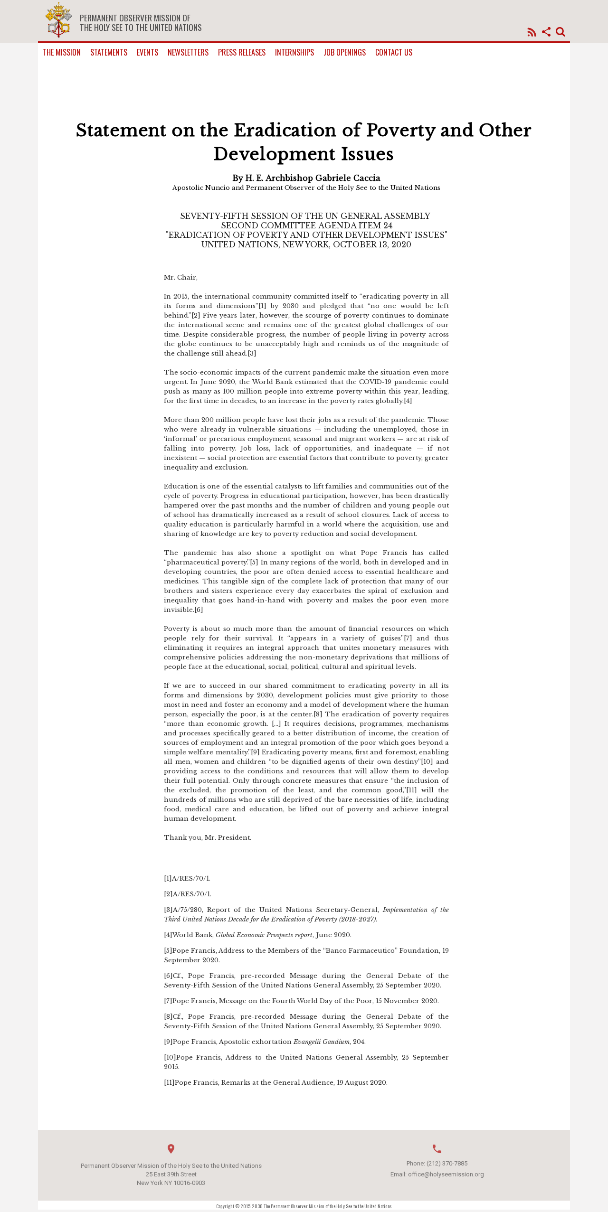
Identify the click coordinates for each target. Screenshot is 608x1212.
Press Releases (242, 52)
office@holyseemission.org (446, 1174)
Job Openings (344, 52)
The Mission (62, 52)
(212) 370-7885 (447, 1163)
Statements (108, 52)
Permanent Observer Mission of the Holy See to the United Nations (141, 22)
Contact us (393, 52)
